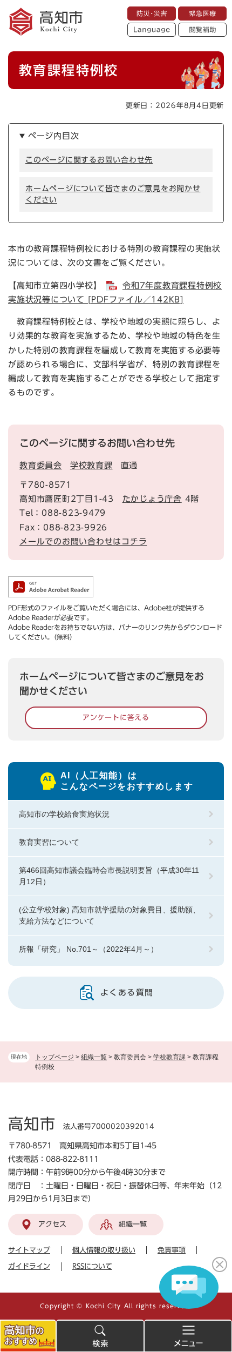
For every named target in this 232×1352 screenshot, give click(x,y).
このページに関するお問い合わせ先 (89, 160)
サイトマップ (29, 1250)
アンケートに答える (116, 717)
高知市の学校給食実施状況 (64, 814)
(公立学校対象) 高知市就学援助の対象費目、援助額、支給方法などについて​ (109, 915)
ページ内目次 (53, 136)
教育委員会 (40, 465)
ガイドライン (29, 1266)
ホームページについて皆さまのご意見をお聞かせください (113, 194)
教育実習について (49, 842)
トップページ (54, 1057)
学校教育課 (169, 1057)
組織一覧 (94, 1057)
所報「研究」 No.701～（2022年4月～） (88, 949)
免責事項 (172, 1250)
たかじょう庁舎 (152, 499)
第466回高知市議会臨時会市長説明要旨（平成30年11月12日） (109, 876)
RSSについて (92, 1266)
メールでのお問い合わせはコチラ (83, 541)
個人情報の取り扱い (103, 1250)
